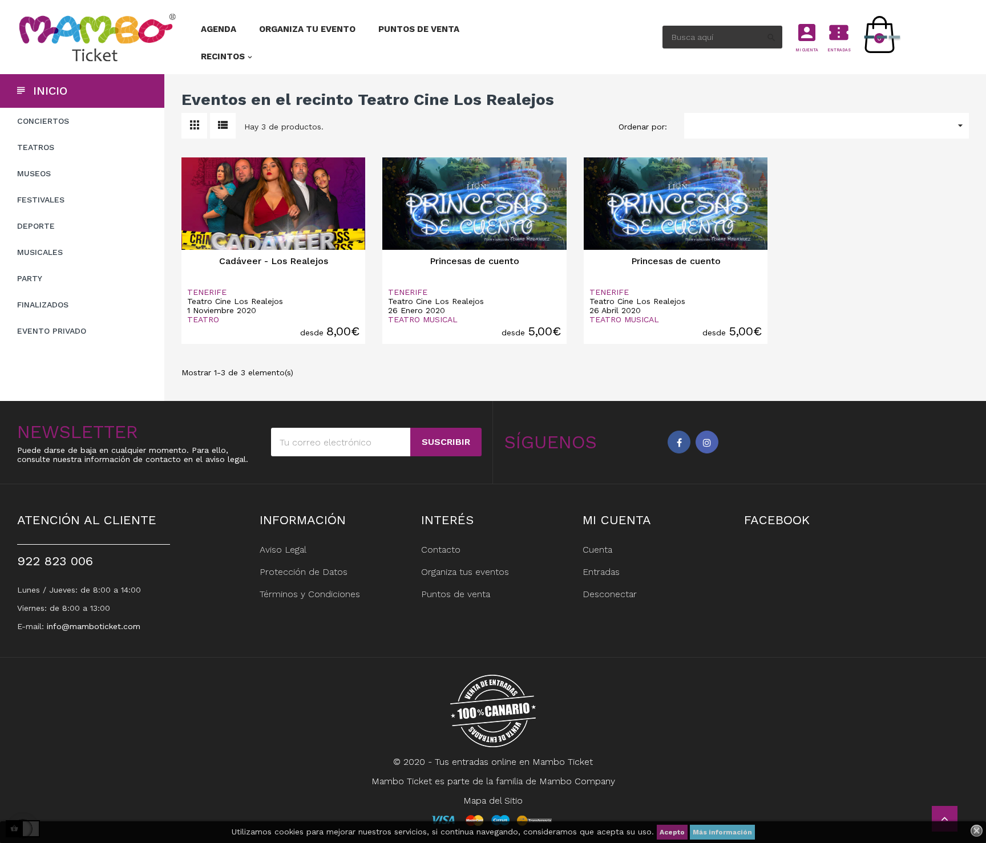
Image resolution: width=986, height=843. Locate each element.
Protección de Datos (303, 571)
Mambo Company (577, 781)
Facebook (679, 442)
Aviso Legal (283, 549)
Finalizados (42, 304)
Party (29, 278)
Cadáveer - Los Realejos (273, 261)
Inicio (50, 91)
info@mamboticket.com (93, 626)
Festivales (40, 199)
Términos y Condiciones (310, 594)
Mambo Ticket (562, 761)
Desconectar (610, 594)
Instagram (707, 442)
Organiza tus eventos (465, 571)
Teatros (35, 147)
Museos (34, 173)
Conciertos (43, 120)
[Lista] (223, 126)
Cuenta (597, 549)
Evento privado (51, 330)
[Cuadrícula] (194, 126)
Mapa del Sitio (493, 800)
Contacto (440, 549)
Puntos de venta (455, 594)
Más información (722, 832)
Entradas (601, 571)
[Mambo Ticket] (96, 37)
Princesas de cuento (474, 261)
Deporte (36, 225)
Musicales (40, 252)
